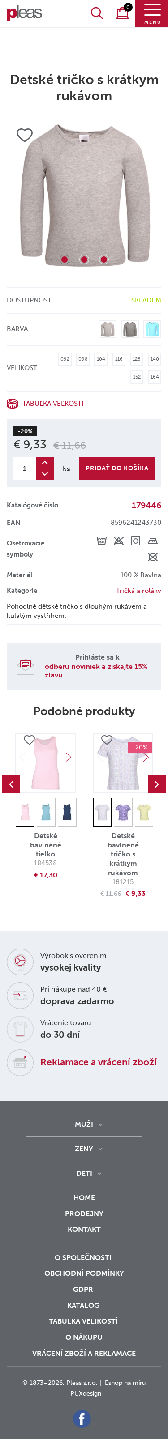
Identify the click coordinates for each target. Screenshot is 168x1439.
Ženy (84, 1149)
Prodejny (84, 1213)
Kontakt (84, 1229)
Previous (11, 784)
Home (84, 1197)
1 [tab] (64, 259)
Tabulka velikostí (84, 1321)
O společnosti (84, 1257)
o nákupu (84, 1337)
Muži (84, 1124)
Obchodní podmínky (84, 1273)
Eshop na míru (125, 1383)
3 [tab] (104, 259)
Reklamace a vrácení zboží (98, 1062)
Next (69, 757)
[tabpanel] (84, 195)
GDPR (84, 1289)
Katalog (84, 1305)
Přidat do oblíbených (29, 740)
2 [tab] (84, 259)
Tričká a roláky (138, 591)
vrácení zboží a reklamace (84, 1353)
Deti (84, 1173)
